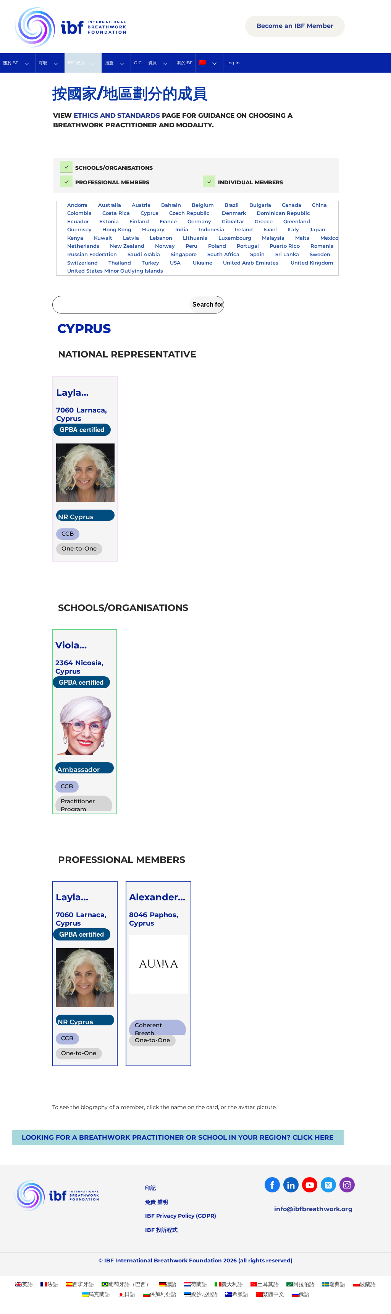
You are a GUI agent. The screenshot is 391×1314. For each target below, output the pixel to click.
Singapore (184, 254)
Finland (139, 221)
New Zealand (127, 246)
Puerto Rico (285, 246)
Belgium (203, 205)
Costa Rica (116, 213)
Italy (293, 229)
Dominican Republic (284, 213)
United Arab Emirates (251, 263)
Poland (217, 246)
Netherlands (83, 246)
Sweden (320, 254)
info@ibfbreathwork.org (313, 1209)
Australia (109, 205)
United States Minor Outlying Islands (116, 271)
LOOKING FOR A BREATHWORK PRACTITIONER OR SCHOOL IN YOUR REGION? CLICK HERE (177, 1137)
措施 (109, 62)
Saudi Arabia (144, 254)
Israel (270, 229)
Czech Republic (190, 213)
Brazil (232, 205)
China (319, 205)
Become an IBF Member (295, 25)
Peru (191, 246)
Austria (141, 205)
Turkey (150, 263)
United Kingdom (312, 263)
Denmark (234, 213)
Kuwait (103, 238)
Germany (199, 221)
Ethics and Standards (117, 115)
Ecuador (78, 221)
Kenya (75, 238)
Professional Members (112, 182)
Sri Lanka (287, 254)
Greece (264, 221)
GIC (138, 62)
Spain (257, 254)
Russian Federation (92, 254)
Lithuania (195, 238)
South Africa (223, 254)
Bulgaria (260, 205)
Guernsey (79, 229)
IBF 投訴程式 (161, 1229)
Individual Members (250, 182)
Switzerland (82, 263)
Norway (165, 246)
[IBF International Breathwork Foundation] (87, 46)
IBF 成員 (76, 62)
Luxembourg (234, 238)
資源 (152, 62)
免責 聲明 (156, 1202)
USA (176, 263)
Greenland (296, 221)
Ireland (244, 229)
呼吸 (43, 62)
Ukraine (202, 263)
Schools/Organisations (114, 167)
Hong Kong (116, 229)
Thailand (119, 263)
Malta (302, 238)
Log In (232, 62)
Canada (291, 205)
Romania (322, 246)
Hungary (153, 229)
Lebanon (161, 238)
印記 (150, 1187)
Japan (317, 229)
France (168, 221)
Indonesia (211, 229)
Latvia (131, 238)
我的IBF (184, 62)
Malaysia (273, 238)
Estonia (109, 221)
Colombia (79, 213)
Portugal (248, 246)
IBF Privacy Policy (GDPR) (180, 1215)
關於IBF (10, 62)
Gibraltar (233, 221)
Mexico (329, 238)
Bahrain (171, 205)
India (181, 229)
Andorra (77, 205)
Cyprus (149, 213)
